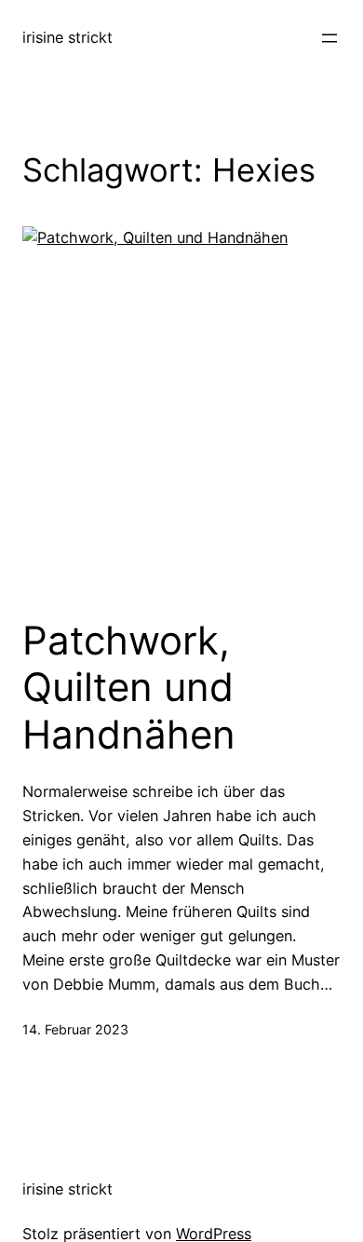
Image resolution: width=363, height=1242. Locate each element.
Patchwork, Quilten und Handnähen (128, 687)
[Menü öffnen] (329, 38)
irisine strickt (67, 37)
